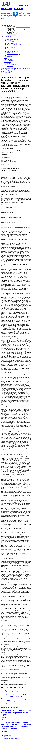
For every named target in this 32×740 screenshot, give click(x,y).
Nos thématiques (7, 36)
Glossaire (6, 732)
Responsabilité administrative (24, 68)
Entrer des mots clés (11, 26)
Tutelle (8, 55)
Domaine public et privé (12, 51)
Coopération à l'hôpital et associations (15, 44)
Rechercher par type (11, 28)
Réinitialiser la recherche (12, 33)
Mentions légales (7, 736)
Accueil (2, 68)
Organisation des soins (12, 43)
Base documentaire (8, 25)
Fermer (2, 19)
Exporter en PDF (6, 72)
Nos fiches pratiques (11, 64)
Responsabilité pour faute (7, 70)
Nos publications (7, 62)
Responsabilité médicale (12, 39)
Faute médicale (17, 70)
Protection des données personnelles (12, 738)
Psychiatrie (9, 56)
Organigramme (10, 59)
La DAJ (5, 58)
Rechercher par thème (12, 31)
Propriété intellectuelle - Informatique (15, 46)
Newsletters (6, 731)
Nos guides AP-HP (11, 63)
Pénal (8, 48)
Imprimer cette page (5, 74)
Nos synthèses (10, 66)
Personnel (9, 40)
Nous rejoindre (7, 735)
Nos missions (10, 60)
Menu (2, 18)
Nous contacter (7, 734)
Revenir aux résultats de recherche (9, 71)
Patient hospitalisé (11, 42)
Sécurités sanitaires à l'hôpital (13, 54)
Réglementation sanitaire (12, 50)
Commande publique (11, 47)
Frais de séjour (10, 52)
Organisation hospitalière (12, 38)
